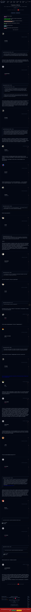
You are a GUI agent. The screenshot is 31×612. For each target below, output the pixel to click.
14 (19, 584)
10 (14, 584)
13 (18, 584)
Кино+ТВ (20, 2)
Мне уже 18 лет (14, 610)
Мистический (14, 2)
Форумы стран (23, 2)
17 (23, 584)
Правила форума (12, 604)
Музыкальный (17, 2)
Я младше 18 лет (19, 610)
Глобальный (11, 2)
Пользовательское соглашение (14, 605)
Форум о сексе (8, 2)
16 (22, 584)
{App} (26, 2)
